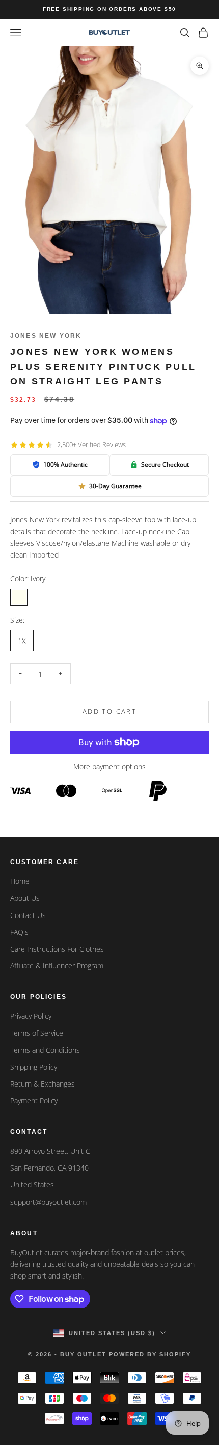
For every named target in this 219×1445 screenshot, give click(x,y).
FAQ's (19, 932)
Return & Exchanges (42, 1084)
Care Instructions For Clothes (57, 949)
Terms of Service (36, 1033)
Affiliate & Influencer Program (56, 965)
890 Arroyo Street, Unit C (50, 1151)
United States (32, 1184)
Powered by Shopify (150, 1354)
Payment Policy (34, 1100)
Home (20, 881)
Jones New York (45, 335)
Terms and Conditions (45, 1050)
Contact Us (28, 915)
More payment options (109, 766)
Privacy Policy (30, 1016)
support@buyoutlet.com (48, 1202)
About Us (25, 898)
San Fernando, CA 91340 (49, 1168)
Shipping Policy (33, 1067)
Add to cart (109, 711)
